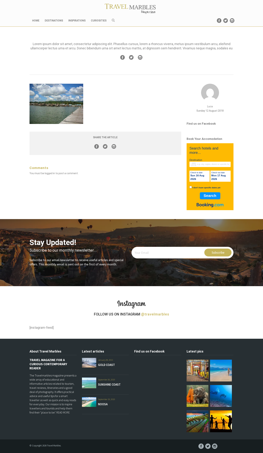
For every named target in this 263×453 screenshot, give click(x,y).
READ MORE (63, 412)
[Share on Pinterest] (140, 57)
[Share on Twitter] (131, 57)
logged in (50, 173)
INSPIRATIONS (77, 20)
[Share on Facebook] (122, 57)
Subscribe (218, 252)
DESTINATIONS (54, 20)
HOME (35, 20)
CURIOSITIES (98, 20)
